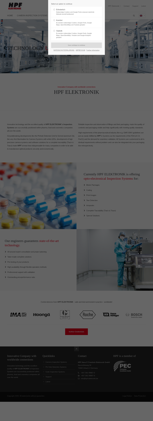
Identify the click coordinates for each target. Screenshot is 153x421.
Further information (92, 50)
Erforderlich (75, 12)
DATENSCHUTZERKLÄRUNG (64, 50)
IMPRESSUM (80, 50)
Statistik (74, 34)
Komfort (74, 22)
